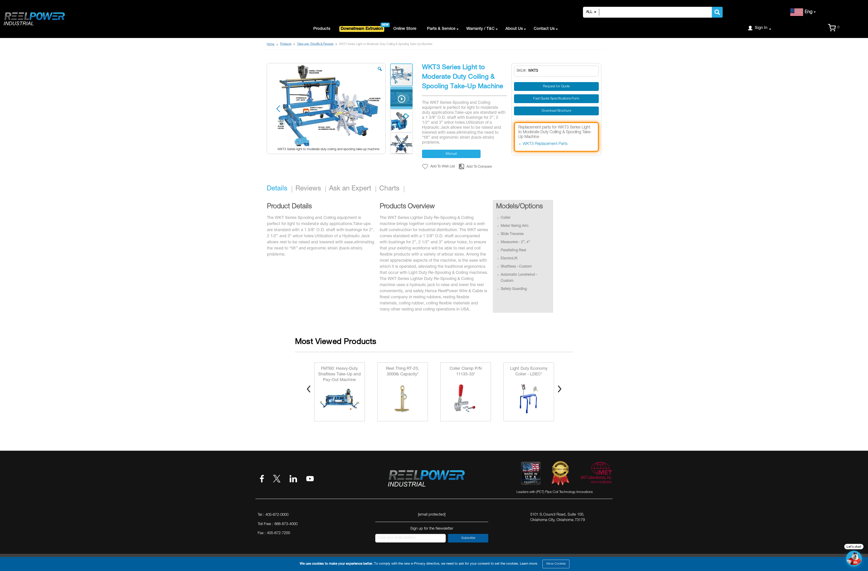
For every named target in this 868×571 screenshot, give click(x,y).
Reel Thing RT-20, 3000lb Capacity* (339, 372)
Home (270, 44)
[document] (434, 564)
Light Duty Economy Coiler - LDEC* (465, 372)
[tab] (279, 189)
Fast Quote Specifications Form (556, 98)
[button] (379, 72)
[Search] (717, 12)
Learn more (528, 564)
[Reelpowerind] (34, 19)
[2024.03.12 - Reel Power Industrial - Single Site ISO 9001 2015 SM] (560, 474)
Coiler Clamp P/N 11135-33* (403, 372)
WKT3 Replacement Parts (545, 144)
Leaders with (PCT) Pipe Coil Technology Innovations (555, 492)
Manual (451, 154)
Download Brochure (556, 111)
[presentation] (308, 389)
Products (285, 44)
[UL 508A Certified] (596, 474)
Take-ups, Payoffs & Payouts (315, 44)
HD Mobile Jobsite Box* (529, 372)
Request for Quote (556, 86)
